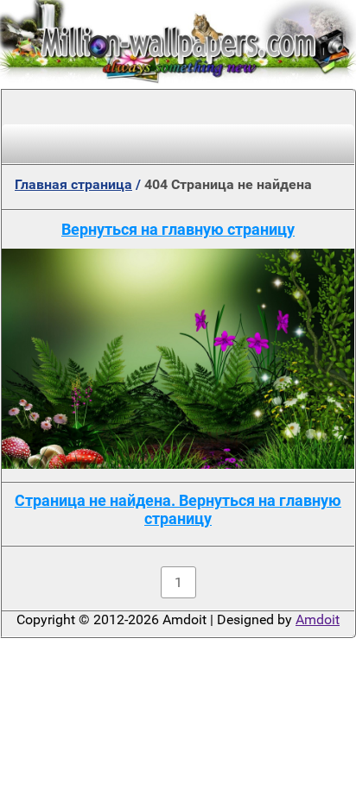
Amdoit (318, 619)
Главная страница (73, 184)
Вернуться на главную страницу (178, 229)
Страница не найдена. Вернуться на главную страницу (178, 509)
